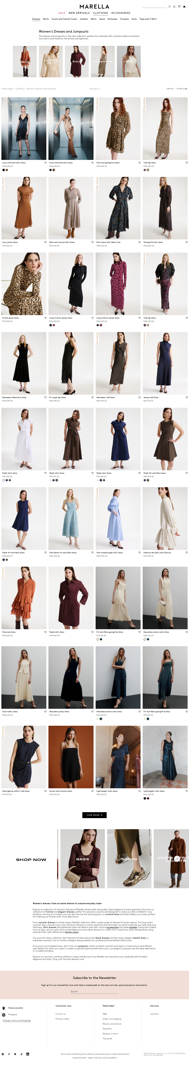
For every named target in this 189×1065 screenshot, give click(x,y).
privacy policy (87, 1054)
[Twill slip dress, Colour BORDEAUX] (145, 170)
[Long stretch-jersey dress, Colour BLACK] (98, 325)
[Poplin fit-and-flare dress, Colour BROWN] (7, 560)
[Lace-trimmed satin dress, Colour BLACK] (50, 170)
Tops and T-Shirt (148, 19)
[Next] (177, 858)
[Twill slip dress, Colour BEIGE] (148, 325)
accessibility (111, 1058)
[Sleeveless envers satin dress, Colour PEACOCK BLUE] (148, 639)
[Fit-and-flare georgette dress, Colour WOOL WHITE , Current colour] (98, 639)
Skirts (93, 19)
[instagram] (2, 1054)
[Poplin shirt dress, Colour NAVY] (7, 480)
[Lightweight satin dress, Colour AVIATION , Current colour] (145, 798)
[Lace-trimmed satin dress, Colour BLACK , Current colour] (3, 170)
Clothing (19, 89)
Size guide (107, 1038)
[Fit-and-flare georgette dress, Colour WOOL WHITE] (145, 719)
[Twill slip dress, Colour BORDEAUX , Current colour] (145, 325)
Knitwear (112, 19)
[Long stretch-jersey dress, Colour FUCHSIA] (54, 325)
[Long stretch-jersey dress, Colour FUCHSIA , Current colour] (101, 325)
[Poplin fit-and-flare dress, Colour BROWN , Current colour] (148, 480)
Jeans (102, 19)
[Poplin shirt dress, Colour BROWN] (10, 480)
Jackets (84, 19)
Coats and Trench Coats (64, 19)
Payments (107, 1029)
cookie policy (100, 1054)
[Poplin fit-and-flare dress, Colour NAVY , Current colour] (3, 560)
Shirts (46, 19)
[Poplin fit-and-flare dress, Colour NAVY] (145, 480)
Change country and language (17, 1020)
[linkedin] (27, 1054)
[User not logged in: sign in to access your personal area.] (174, 6)
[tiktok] (21, 1054)
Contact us (61, 1014)
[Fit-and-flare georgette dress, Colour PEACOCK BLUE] (101, 639)
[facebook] (9, 1054)
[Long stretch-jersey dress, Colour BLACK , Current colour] (51, 325)
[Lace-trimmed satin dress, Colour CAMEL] (7, 170)
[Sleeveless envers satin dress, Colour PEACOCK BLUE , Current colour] (101, 719)
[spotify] (15, 1054)
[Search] (169, 6)
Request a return (110, 1034)
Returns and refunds (112, 1024)
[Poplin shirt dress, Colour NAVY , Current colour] (101, 480)
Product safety (62, 1019)
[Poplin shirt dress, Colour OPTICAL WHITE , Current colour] (3, 480)
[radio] (25, 61)
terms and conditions (70, 1054)
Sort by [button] (169, 89)
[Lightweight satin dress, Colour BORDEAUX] (148, 798)
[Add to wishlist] (45, 164)
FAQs (105, 1014)
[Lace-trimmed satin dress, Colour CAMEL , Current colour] (54, 170)
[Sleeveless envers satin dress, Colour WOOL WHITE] (98, 719)
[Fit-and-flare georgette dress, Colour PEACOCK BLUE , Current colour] (148, 719)
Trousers (124, 19)
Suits (134, 19)
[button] (182, 89)
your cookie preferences (117, 1054)
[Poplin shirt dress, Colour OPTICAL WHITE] (50, 480)
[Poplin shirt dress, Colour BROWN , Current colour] (57, 480)
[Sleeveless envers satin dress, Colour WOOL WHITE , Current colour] (145, 639)
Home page (7, 89)
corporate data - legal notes (85, 1058)
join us (102, 1058)
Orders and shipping (112, 1019)
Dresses (36, 19)
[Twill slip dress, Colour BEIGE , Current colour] (148, 170)
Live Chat (154, 1014)
